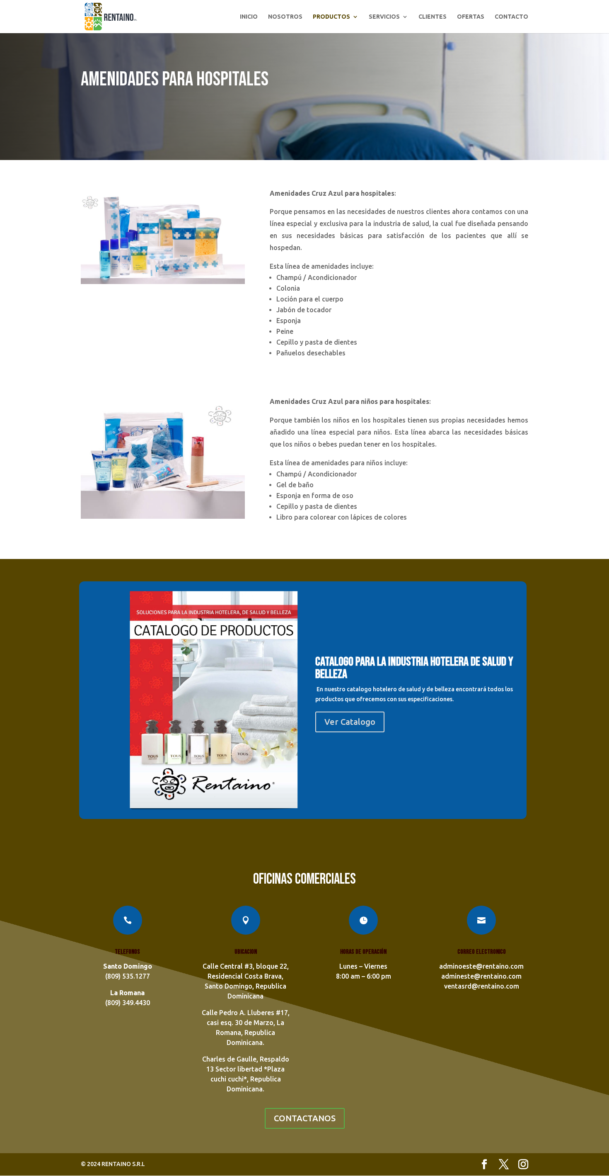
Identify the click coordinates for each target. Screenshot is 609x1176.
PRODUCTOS (331, 17)
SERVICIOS (384, 17)
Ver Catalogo (349, 721)
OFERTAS (470, 17)
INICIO (249, 17)
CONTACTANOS (305, 1118)
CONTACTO (511, 17)
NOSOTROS (285, 17)
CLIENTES (432, 17)
